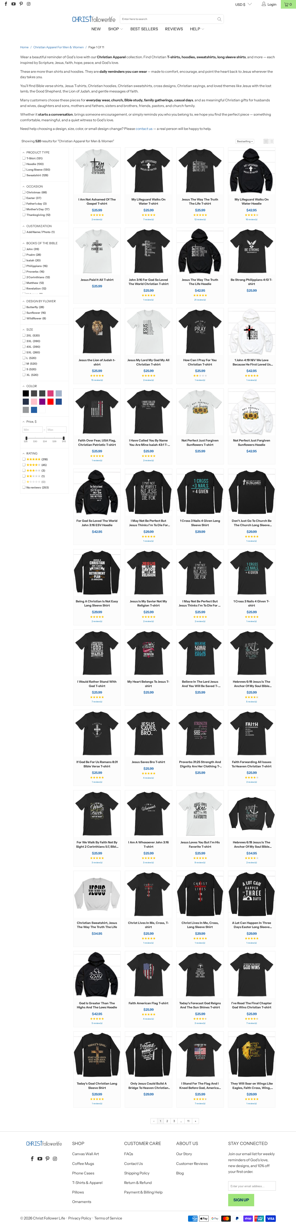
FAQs (128, 1154)
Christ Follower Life (49, 1218)
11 (188, 1121)
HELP (195, 29)
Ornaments (81, 1202)
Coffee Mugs (83, 1163)
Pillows (78, 1192)
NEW (96, 29)
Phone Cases (83, 1173)
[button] (266, 141)
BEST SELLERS (144, 29)
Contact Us (133, 1163)
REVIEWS (174, 29)
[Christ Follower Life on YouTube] (13, 4)
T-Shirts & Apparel (87, 1182)
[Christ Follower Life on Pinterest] (20, 4)
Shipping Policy (137, 1173)
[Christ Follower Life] (93, 19)
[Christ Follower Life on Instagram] (28, 4)
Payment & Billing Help (143, 1192)
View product (97, 184)
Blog (180, 1173)
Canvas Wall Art (85, 1154)
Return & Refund (138, 1182)
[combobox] (172, 19)
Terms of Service (108, 1218)
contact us (144, 128)
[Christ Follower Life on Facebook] (5, 4)
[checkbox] (26, 393)
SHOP (114, 29)
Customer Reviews (192, 1163)
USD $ (240, 4)
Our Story (184, 1154)
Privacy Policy (79, 1218)
